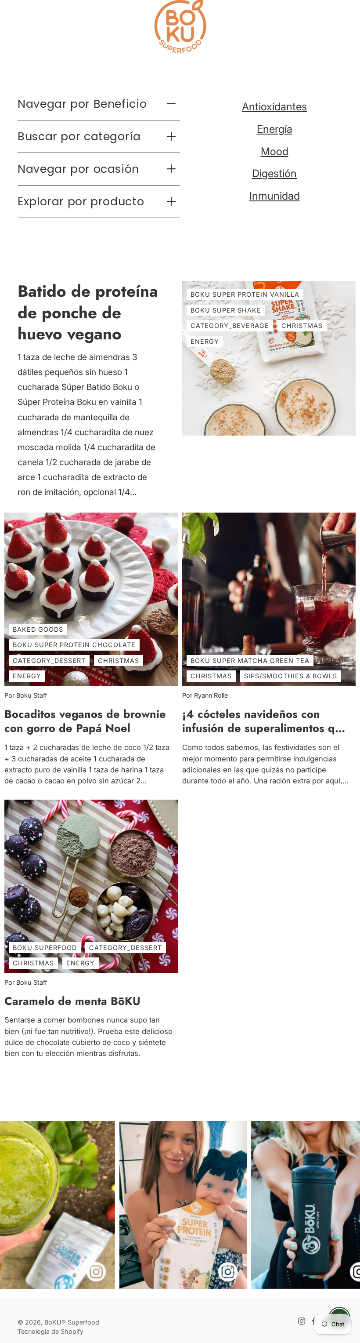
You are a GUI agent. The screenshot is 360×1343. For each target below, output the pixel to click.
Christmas (302, 325)
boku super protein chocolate (74, 644)
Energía (274, 129)
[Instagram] (302, 1321)
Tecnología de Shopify (50, 1331)
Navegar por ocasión (78, 169)
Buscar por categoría (79, 136)
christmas (118, 660)
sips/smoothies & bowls (290, 676)
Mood (274, 151)
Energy (205, 341)
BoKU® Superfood (71, 1322)
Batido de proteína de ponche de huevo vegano (88, 313)
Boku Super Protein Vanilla (245, 294)
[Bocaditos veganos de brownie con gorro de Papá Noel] (91, 599)
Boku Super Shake (226, 310)
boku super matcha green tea (250, 660)
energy (27, 676)
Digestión (274, 173)
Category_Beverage (230, 325)
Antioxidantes (274, 106)
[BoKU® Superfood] (180, 26)
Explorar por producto (81, 201)
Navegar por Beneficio (82, 104)
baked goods (38, 629)
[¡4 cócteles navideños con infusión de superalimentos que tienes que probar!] (269, 599)
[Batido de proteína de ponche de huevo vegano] (269, 358)
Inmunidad (274, 195)
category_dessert (49, 660)
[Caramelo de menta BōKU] (91, 886)
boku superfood (45, 947)
